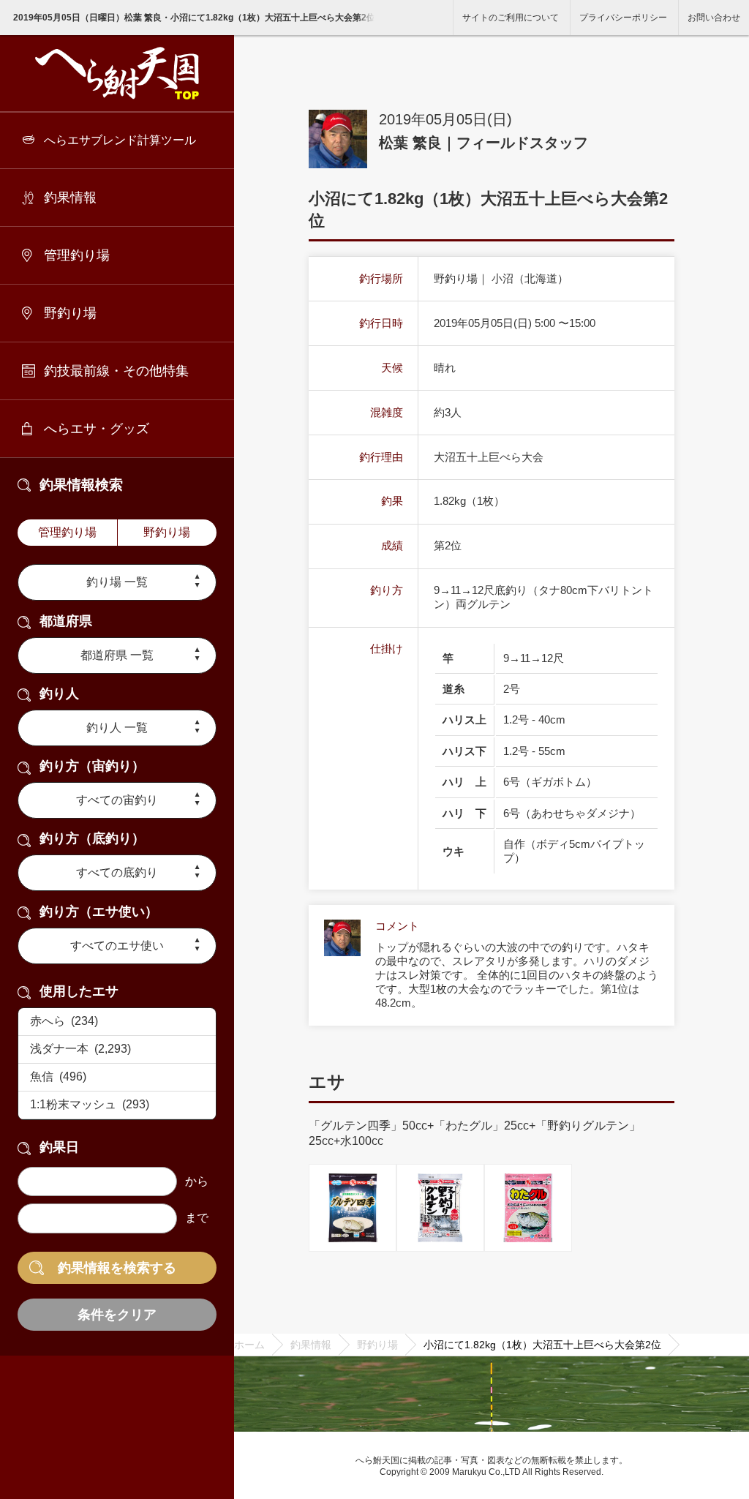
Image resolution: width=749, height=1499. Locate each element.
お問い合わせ (714, 17)
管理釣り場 (77, 255)
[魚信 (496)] (117, 1078)
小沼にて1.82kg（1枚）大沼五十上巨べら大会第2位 (542, 1344)
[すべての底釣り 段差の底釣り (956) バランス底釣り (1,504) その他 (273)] (117, 872)
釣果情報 (70, 197)
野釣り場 (70, 313)
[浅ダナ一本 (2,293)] (117, 1050)
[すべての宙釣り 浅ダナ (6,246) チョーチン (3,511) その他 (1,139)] (117, 800)
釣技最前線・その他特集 (116, 371)
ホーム (249, 1344)
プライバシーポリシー (623, 17)
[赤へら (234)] (117, 1022)
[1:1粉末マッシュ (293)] (117, 1105)
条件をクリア (117, 1314)
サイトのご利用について (510, 17)
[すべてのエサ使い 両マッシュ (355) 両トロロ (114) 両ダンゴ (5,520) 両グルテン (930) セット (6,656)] (117, 946)
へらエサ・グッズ (96, 428)
